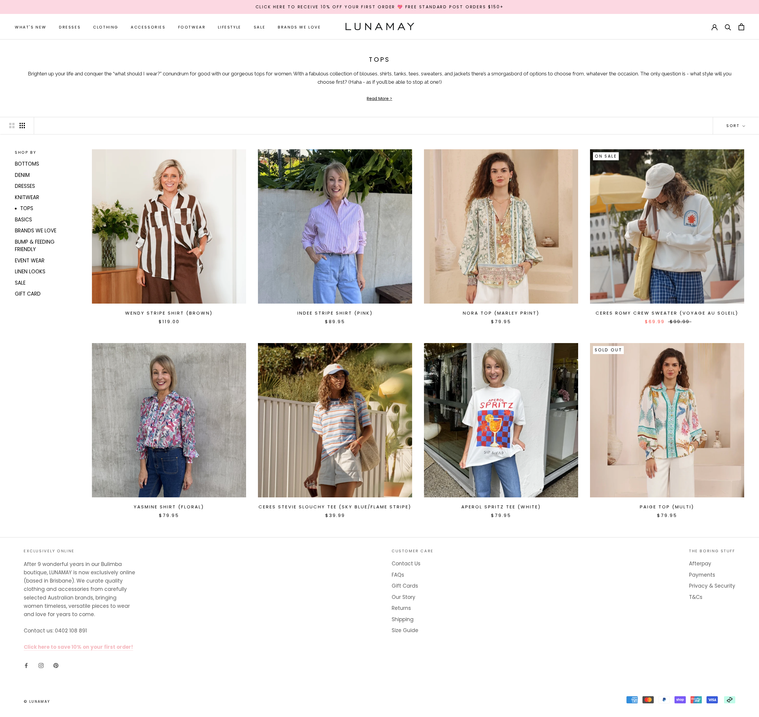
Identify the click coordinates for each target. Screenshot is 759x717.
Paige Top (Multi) (667, 507)
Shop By (25, 152)
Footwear (192, 27)
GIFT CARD (28, 293)
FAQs (398, 574)
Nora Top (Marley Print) (501, 313)
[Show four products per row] (22, 125)
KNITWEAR (27, 197)
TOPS (26, 208)
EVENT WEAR (29, 260)
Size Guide (405, 630)
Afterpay (700, 563)
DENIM (22, 175)
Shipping (403, 619)
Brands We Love (299, 27)
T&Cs (695, 597)
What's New (31, 27)
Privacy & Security (712, 585)
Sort (733, 126)
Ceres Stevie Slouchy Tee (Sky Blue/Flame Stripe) (335, 507)
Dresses (70, 27)
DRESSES (25, 186)
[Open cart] (741, 26)
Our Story (403, 597)
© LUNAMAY (37, 701)
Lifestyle (229, 27)
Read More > (379, 98)
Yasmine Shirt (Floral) (169, 507)
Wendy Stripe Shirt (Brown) (169, 313)
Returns (401, 608)
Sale (259, 27)
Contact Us (406, 563)
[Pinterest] (55, 665)
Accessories (148, 27)
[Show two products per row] (12, 125)
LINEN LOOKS (30, 271)
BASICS (23, 219)
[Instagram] (41, 665)
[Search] (728, 27)
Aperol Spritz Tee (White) (501, 507)
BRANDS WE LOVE (35, 230)
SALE (20, 282)
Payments (702, 574)
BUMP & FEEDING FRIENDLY (35, 245)
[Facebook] (26, 665)
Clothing (105, 27)
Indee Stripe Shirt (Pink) (335, 313)
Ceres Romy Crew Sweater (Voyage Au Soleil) (667, 313)
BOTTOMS (27, 163)
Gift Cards (405, 585)
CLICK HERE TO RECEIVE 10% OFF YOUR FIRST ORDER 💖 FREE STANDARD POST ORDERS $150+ (380, 7)
